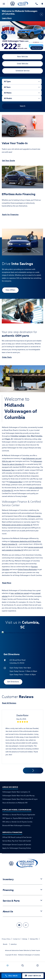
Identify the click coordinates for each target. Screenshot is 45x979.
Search (22, 106)
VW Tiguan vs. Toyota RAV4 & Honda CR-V (17, 818)
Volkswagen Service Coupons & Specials (16, 844)
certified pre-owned (21, 593)
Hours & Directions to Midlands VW (14, 803)
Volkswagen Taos (8, 470)
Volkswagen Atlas (15, 482)
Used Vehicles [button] (22, 63)
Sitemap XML (34, 939)
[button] (14, 43)
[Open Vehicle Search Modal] (22, 965)
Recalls (5, 944)
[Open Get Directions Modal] (42, 4)
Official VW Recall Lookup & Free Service (16, 837)
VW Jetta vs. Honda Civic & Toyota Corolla (17, 822)
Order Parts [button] (7, 357)
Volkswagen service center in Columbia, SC (17, 525)
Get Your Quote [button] (8, 160)
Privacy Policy (6, 939)
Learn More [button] (7, 18)
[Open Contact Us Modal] (37, 965)
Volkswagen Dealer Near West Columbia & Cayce (19, 799)
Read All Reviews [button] (9, 703)
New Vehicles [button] (22, 56)
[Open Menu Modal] (4, 4)
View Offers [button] (10, 290)
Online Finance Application (27, 569)
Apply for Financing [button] (10, 214)
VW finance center (33, 516)
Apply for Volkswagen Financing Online (16, 848)
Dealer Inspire (35, 950)
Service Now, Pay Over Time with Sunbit (16, 841)
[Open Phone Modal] (36, 4)
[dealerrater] (25, 925)
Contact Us (16, 939)
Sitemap (24, 939)
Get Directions (13, 681)
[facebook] (19, 925)
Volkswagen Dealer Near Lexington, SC (16, 792)
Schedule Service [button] (22, 70)
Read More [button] (6, 583)
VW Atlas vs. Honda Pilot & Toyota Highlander (18, 815)
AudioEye (14, 944)
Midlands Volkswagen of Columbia (29, 955)
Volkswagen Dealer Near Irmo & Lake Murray (18, 795)
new (12, 593)
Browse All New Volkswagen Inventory (16, 825)
